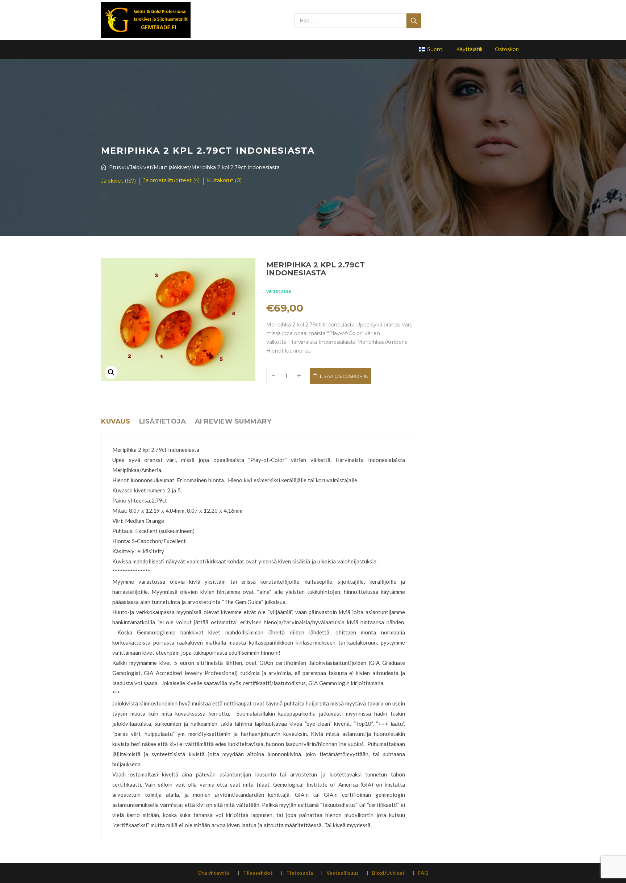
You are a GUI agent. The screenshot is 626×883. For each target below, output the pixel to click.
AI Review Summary (233, 421)
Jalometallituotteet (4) (171, 180)
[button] (111, 372)
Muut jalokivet (171, 167)
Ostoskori (507, 49)
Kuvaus (115, 421)
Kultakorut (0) (224, 180)
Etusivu (118, 167)
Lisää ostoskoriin (344, 376)
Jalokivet (141, 167)
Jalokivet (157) (118, 181)
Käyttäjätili (469, 49)
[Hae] (413, 20)
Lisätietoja (162, 421)
